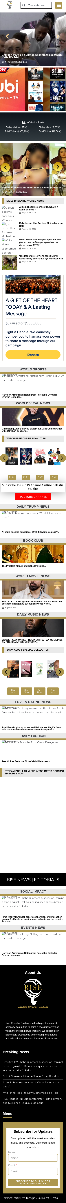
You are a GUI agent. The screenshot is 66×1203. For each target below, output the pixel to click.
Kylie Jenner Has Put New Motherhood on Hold (30, 1092)
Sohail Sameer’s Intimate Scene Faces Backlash (31, 1076)
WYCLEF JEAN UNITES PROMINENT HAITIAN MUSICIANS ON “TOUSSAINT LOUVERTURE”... (32, 641)
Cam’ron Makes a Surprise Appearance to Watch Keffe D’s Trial (32, 56)
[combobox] (36, 5)
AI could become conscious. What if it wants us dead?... (30, 532)
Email (11, 1165)
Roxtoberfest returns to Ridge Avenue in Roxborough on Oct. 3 (27, 186)
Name (11, 1152)
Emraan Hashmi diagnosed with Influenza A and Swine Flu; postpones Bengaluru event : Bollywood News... (32, 602)
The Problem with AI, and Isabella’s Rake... (24, 566)
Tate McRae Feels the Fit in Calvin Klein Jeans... (26, 761)
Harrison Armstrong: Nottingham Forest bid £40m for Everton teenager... (29, 396)
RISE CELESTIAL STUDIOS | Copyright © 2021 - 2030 (31, 1198)
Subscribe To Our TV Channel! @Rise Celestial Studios (33, 487)
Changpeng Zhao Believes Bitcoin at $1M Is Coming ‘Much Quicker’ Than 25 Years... (32, 429)
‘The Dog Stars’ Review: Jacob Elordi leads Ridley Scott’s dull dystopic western (41, 257)
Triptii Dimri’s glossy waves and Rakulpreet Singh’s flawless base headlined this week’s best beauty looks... (31, 728)
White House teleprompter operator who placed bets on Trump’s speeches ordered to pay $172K (40, 242)
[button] (58, 5)
